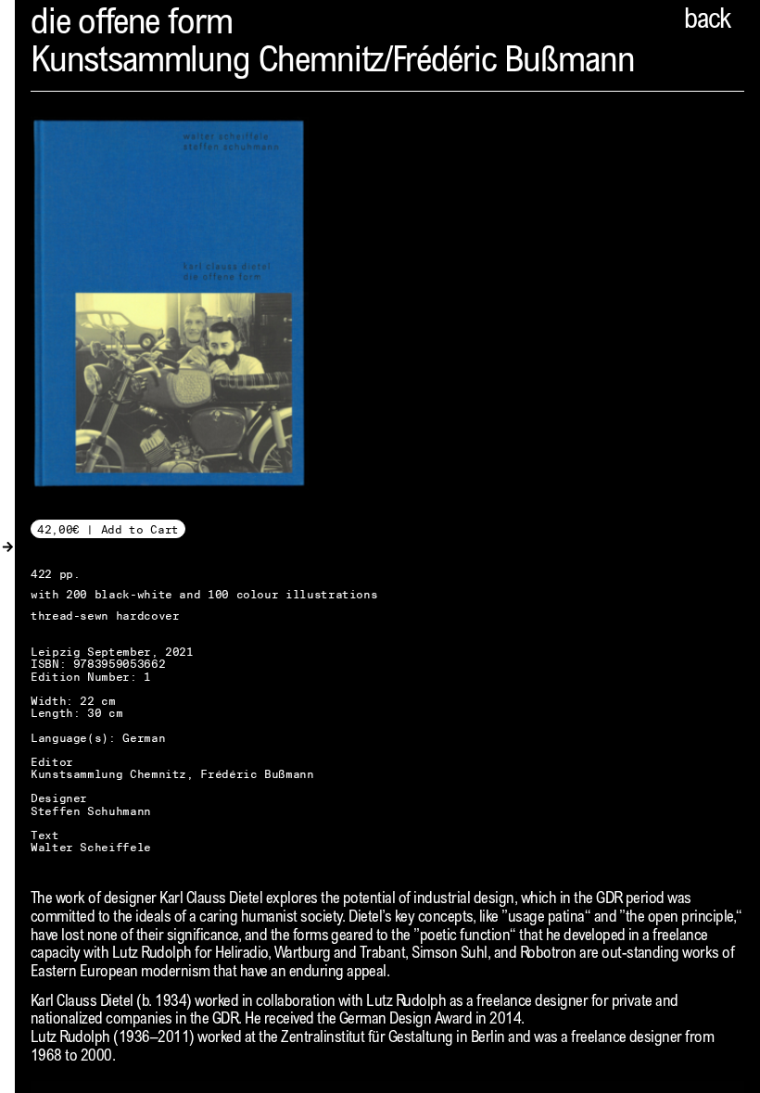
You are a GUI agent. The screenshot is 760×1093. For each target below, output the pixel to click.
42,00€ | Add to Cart (108, 529)
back (707, 21)
